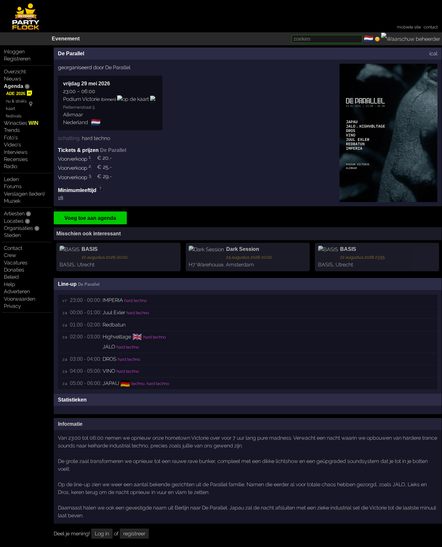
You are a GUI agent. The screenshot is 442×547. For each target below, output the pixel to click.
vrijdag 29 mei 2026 (86, 83)
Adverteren (17, 291)
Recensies (16, 159)
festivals (13, 115)
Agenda (13, 86)
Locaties (14, 221)
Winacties (21, 123)
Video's (12, 145)
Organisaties (18, 228)
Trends (12, 130)
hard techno (96, 138)
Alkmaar (73, 115)
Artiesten (14, 213)
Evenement (66, 38)
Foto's (11, 137)
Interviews (16, 152)
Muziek (12, 201)
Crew (10, 255)
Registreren (17, 59)
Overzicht (15, 72)
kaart (10, 108)
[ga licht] (377, 39)
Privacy (12, 306)
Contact (13, 248)
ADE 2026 (15, 93)
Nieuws (12, 79)
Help (9, 284)
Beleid (11, 277)
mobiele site (409, 27)
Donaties (14, 270)
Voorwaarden (19, 299)
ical (433, 53)
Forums (13, 186)
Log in (102, 534)
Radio (10, 166)
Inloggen (14, 51)
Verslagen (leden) (24, 194)
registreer (134, 534)
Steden (12, 235)
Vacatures (16, 263)
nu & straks (16, 101)
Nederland (75, 122)
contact (431, 27)
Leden (11, 179)
